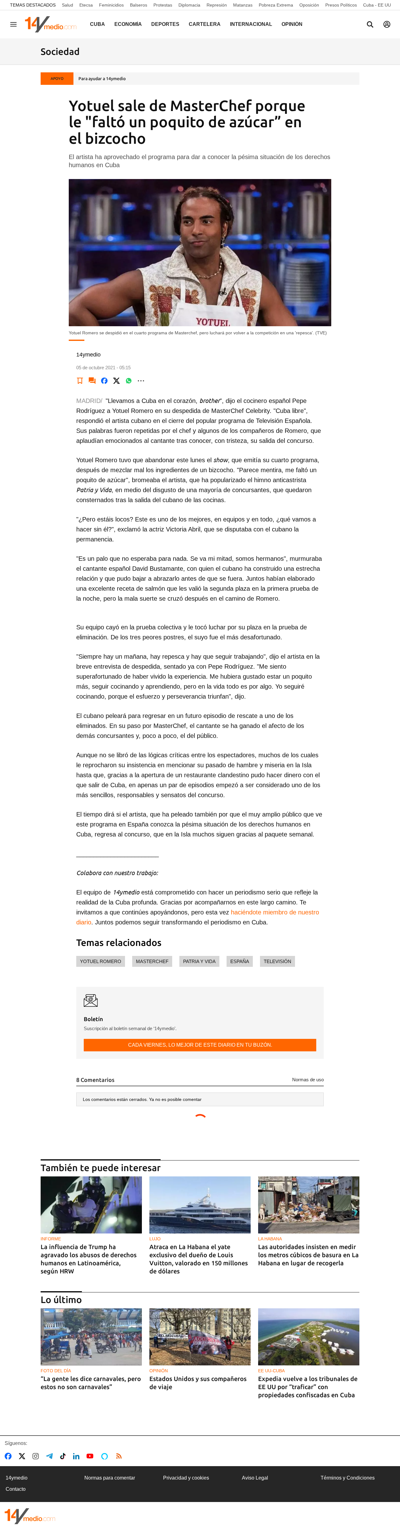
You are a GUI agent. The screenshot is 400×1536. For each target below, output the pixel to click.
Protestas (162, 4)
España (239, 961)
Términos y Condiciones (348, 1477)
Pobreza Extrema (276, 4)
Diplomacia (189, 4)
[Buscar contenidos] (370, 25)
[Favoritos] (80, 381)
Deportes (165, 24)
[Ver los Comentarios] (92, 381)
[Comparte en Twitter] (116, 381)
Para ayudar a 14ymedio (102, 78)
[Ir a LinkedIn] (77, 1456)
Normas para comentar (109, 1477)
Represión (217, 4)
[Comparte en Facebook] (104, 381)
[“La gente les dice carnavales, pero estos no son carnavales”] (91, 1336)
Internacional (251, 24)
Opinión (292, 24)
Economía (128, 24)
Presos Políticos (341, 4)
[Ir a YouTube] (91, 1456)
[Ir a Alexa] (106, 1456)
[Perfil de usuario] (387, 24)
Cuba (97, 24)
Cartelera (205, 24)
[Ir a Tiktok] (64, 1456)
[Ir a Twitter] (23, 1456)
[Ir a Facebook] (9, 1456)
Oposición (309, 4)
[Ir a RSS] (120, 1456)
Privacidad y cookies (186, 1477)
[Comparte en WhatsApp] (128, 381)
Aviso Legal (255, 1477)
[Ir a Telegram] (50, 1456)
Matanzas (242, 4)
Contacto (16, 1489)
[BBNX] (30, 1516)
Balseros (138, 4)
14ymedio (17, 1477)
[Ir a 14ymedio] (53, 24)
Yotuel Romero (100, 961)
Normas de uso (308, 1079)
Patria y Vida (199, 961)
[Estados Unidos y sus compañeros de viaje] (200, 1336)
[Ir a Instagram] (36, 1456)
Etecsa (86, 4)
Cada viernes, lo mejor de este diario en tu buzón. (200, 1045)
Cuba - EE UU (377, 4)
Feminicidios (111, 4)
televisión (277, 961)
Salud (67, 4)
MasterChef (152, 961)
